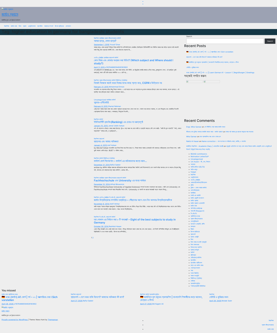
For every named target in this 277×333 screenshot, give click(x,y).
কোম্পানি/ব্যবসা (195, 190)
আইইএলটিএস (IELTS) (198, 167)
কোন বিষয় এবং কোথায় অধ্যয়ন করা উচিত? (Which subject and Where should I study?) (133, 62)
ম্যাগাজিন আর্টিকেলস (196, 263)
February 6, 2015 (101, 106)
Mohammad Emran (116, 87)
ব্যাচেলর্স (111, 57)
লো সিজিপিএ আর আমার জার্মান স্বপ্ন (214, 127)
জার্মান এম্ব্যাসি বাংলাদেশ (197, 198)
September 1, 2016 (102, 44)
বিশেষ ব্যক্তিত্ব (59, 26)
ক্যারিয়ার (102, 38)
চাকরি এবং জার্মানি (196, 195)
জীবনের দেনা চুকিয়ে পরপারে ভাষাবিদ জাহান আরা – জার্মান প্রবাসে (204, 132)
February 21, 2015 (101, 87)
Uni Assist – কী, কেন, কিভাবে (200, 162)
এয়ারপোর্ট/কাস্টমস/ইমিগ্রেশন (199, 182)
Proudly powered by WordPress (15, 320)
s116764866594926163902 (116, 67)
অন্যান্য (193, 164)
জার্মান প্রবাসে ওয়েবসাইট (198, 203)
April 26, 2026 (215, 301)
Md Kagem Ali (157, 304)
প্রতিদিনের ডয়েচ (195, 216)
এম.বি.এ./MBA (99, 57)
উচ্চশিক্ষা (6, 26)
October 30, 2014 (101, 226)
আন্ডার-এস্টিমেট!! (101, 102)
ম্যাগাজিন (40, 26)
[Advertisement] (230, 101)
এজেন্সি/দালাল (32, 26)
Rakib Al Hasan (192, 141)
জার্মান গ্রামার (194, 200)
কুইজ (192, 185)
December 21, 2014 (102, 165)
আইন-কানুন (194, 169)
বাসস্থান (193, 226)
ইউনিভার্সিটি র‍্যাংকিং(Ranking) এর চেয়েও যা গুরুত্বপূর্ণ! (118, 122)
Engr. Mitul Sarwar (193, 127)
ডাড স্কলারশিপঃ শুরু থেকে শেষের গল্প (210, 136)
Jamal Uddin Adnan (116, 126)
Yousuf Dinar (115, 44)
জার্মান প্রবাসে (10, 14)
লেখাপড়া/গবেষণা (195, 268)
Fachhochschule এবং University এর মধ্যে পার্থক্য (120, 180)
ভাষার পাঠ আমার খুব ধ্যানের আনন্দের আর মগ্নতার (239, 132)
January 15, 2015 (101, 126)
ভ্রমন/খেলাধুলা (195, 250)
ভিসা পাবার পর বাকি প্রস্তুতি (199, 242)
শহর (192, 270)
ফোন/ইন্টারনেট (194, 221)
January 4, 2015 (100, 145)
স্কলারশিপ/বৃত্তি (195, 283)
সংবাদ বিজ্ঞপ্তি (195, 273)
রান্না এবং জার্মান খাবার (197, 265)
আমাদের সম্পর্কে (48, 26)
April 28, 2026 (8, 304)
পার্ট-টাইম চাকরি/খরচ (196, 208)
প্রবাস (24, 26)
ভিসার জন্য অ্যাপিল (196, 247)
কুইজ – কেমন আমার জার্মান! (198, 187)
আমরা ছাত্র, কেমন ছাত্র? (105, 40)
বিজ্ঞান (192, 229)
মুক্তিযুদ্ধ (193, 255)
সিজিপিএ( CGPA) (121, 80)
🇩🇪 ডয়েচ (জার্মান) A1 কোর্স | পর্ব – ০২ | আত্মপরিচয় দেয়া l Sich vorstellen (209, 52)
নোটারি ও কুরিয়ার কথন (192, 67)
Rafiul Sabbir (115, 165)
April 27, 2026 (77, 301)
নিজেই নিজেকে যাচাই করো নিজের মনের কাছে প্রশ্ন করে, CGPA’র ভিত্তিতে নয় (128, 82)
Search (189, 36)
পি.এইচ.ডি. (112, 197)
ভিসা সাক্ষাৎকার (195, 244)
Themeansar (53, 320)
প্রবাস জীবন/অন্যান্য (111, 38)
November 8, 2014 (102, 204)
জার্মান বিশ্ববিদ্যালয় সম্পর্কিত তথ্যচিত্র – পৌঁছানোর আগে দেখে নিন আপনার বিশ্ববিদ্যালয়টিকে (133, 200)
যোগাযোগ (68, 26)
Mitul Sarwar (191, 136)
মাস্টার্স (119, 38)
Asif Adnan (111, 145)
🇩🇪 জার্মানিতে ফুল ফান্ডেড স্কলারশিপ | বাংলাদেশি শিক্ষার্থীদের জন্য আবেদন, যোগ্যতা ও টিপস (212, 62)
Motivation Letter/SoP (200, 156)
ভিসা (20, 26)
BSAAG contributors (199, 154)
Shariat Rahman (114, 106)
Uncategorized (100, 100)
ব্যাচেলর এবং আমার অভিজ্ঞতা (106, 141)
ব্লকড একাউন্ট (195, 237)
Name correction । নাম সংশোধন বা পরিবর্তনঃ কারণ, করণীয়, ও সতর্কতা (224, 141)
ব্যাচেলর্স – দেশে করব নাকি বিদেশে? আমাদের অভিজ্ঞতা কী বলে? (204, 57)
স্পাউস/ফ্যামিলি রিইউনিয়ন (198, 286)
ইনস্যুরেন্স (193, 172)
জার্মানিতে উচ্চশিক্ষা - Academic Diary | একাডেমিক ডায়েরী (204, 146)
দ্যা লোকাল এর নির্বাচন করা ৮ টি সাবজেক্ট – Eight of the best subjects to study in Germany (135, 221)
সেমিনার (193, 281)
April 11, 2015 (99, 67)
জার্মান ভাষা (14, 26)
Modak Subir (227, 301)
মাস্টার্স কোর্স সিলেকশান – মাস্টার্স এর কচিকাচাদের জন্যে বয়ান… (120, 161)
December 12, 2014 (102, 184)
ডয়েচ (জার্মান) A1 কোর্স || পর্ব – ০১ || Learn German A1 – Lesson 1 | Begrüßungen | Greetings (220, 72)
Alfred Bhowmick (117, 184)
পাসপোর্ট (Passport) (197, 211)
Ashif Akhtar (115, 204)
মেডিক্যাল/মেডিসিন (196, 257)
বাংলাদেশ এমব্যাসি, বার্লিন (198, 224)
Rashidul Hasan (115, 226)
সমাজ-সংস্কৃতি (195, 276)
